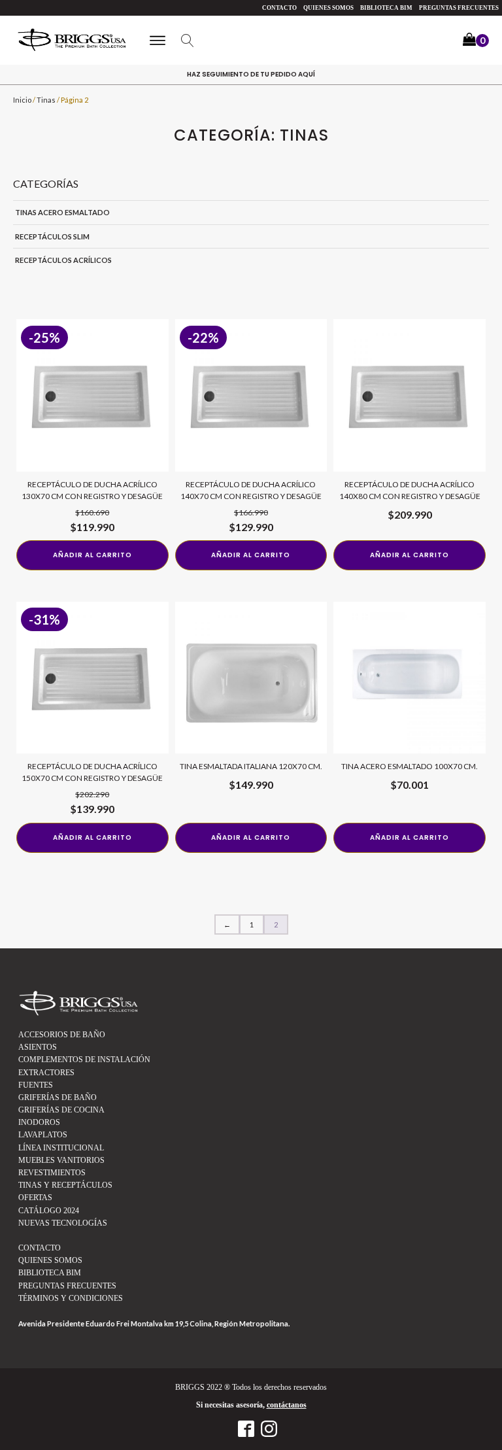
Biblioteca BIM (386, 8)
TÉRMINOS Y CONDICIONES (70, 1298)
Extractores (46, 1072)
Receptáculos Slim (52, 236)
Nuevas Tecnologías (62, 1223)
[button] (476, 41)
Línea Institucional (61, 1147)
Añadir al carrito (92, 555)
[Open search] (187, 40)
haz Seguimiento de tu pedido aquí (251, 74)
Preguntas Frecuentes (459, 8)
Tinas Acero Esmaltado (62, 212)
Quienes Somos (328, 8)
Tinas (46, 99)
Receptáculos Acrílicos (63, 260)
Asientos (37, 1047)
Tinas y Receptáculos (65, 1185)
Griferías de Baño (57, 1097)
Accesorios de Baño (61, 1034)
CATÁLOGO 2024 (48, 1210)
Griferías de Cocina (61, 1109)
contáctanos (287, 1404)
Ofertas (35, 1197)
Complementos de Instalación (84, 1059)
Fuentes (35, 1085)
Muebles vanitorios (61, 1160)
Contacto (279, 8)
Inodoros (39, 1122)
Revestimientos (52, 1172)
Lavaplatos (42, 1134)
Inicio (22, 99)
